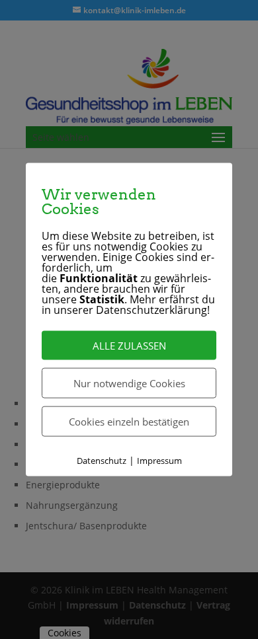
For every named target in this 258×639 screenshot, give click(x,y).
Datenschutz (101, 460)
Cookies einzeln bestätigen (129, 421)
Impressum (159, 460)
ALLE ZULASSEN (129, 345)
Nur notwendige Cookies (129, 382)
